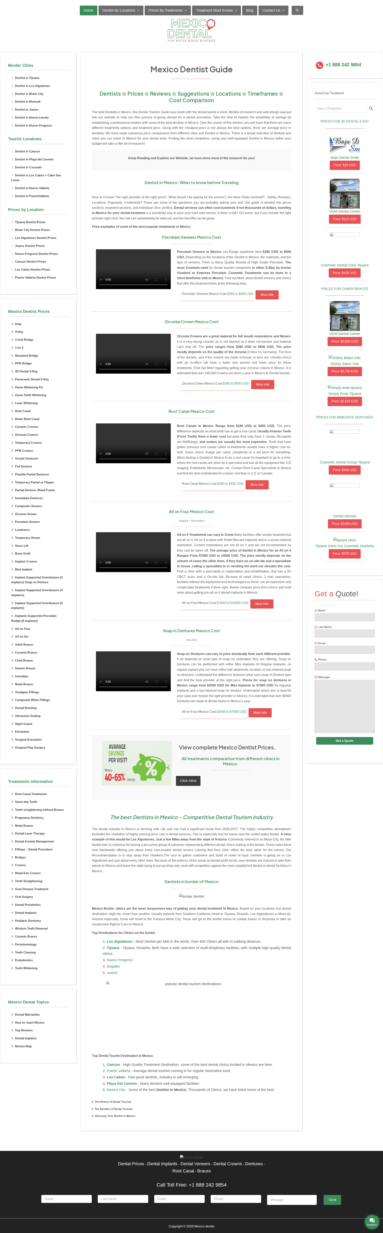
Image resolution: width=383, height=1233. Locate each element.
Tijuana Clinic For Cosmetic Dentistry (344, 546)
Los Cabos (116, 1077)
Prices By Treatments (166, 10)
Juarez (112, 973)
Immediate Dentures (29, 498)
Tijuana (113, 948)
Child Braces (24, 660)
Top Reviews (24, 1030)
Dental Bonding (26, 708)
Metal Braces (24, 684)
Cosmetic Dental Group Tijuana (345, 462)
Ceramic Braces (26, 652)
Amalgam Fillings (27, 692)
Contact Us (271, 10)
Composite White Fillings (32, 700)
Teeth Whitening (26, 968)
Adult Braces (24, 644)
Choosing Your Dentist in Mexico (115, 1115)
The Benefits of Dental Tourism (114, 1108)
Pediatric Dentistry (28, 920)
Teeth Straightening (28, 881)
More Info (267, 294)
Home (88, 10)
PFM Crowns (24, 450)
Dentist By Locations (119, 10)
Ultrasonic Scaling (27, 716)
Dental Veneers (195, 1163)
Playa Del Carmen (122, 1084)
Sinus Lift (21, 545)
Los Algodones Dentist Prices (35, 238)
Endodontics (24, 960)
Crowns (20, 865)
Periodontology (26, 944)
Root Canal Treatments (31, 794)
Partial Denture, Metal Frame (35, 490)
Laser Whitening (26, 403)
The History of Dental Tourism (113, 1101)
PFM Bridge (23, 363)
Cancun (113, 1065)
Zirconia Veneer (26, 514)
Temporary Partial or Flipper (34, 482)
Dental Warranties (27, 1014)
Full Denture (23, 466)
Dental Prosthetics (28, 904)
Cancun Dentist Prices (30, 261)
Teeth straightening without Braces (39, 809)
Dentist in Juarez (26, 109)
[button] (137, 10)
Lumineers (22, 529)
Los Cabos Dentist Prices (32, 269)
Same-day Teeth (26, 801)
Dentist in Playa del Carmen (34, 159)
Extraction (22, 731)
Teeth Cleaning (25, 952)
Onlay (19, 331)
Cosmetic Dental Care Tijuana (345, 265)
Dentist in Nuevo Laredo (32, 117)
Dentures (254, 1163)
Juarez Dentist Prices (30, 245)
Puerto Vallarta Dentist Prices (35, 277)
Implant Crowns (26, 561)
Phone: (322, 659)
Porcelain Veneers (27, 521)
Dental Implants (26, 912)
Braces (204, 1170)
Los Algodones (119, 941)
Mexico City (116, 1090)
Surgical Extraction (28, 739)
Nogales (113, 966)
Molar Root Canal (27, 419)
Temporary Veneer (27, 537)
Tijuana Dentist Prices (30, 222)
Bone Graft (22, 553)
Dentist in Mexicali (27, 101)
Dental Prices (131, 1163)
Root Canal (23, 411)
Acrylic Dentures (26, 458)
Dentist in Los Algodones (32, 85)
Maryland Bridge (26, 355)
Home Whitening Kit (29, 387)
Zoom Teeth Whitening (30, 395)
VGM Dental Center (344, 211)
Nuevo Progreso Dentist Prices (36, 253)
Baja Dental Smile (345, 158)
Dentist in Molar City (29, 93)
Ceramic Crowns (26, 426)
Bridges (20, 857)
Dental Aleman (344, 516)
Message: (324, 677)
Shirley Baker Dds (344, 364)
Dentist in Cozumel (28, 167)
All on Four (23, 628)
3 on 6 (19, 347)
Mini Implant (23, 569)
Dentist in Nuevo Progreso (33, 125)
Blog (249, 10)
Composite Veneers (28, 506)
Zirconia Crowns (26, 434)
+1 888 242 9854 (208, 1185)
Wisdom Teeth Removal (31, 928)
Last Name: (324, 626)
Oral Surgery (24, 896)
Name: (321, 610)
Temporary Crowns (28, 442)
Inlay (18, 324)
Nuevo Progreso (120, 960)
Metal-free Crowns (28, 873)
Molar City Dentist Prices (32, 230)
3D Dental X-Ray (26, 371)
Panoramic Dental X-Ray (32, 379)
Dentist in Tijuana (27, 78)
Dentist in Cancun (27, 151)
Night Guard (23, 723)
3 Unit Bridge (24, 339)
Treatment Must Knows (214, 10)
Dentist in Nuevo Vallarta (32, 188)
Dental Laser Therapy (30, 833)
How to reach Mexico (29, 1022)
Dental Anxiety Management (34, 841)
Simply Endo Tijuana (344, 394)
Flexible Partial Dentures (32, 474)
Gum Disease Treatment (31, 889)
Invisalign (21, 676)
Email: (321, 643)
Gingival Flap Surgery (30, 747)
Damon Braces (25, 668)
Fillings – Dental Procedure (34, 849)
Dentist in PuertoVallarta (32, 196)
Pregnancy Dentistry (29, 817)
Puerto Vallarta (118, 1071)
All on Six (21, 636)
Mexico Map (23, 1046)
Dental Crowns (227, 1163)
